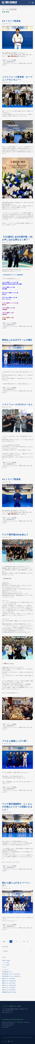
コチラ (5, 65)
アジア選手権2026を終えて (15, 534)
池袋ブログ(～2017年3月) (8, 978)
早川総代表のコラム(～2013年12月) (11, 976)
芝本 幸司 (6, 23)
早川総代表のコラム (7, 971)
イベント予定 (5, 962)
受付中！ (13, 61)
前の (4, 941)
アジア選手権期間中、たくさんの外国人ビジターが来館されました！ (17, 807)
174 (24, 941)
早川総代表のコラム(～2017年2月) (11, 974)
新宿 (10, 23)
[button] (33, 2)
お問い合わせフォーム (8, 1012)
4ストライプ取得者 (11, 21)
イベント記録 (5, 965)
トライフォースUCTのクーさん (17, 404)
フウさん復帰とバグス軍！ (15, 741)
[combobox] (17, 951)
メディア (4, 967)
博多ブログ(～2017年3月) (8, 990)
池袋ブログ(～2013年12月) (9, 980)
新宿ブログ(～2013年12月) (9, 985)
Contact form (5, 1027)
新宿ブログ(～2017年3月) (8, 983)
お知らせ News (6, 960)
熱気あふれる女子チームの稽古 (17, 340)
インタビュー (5, 969)
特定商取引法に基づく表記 (9, 992)
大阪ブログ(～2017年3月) (8, 987)
